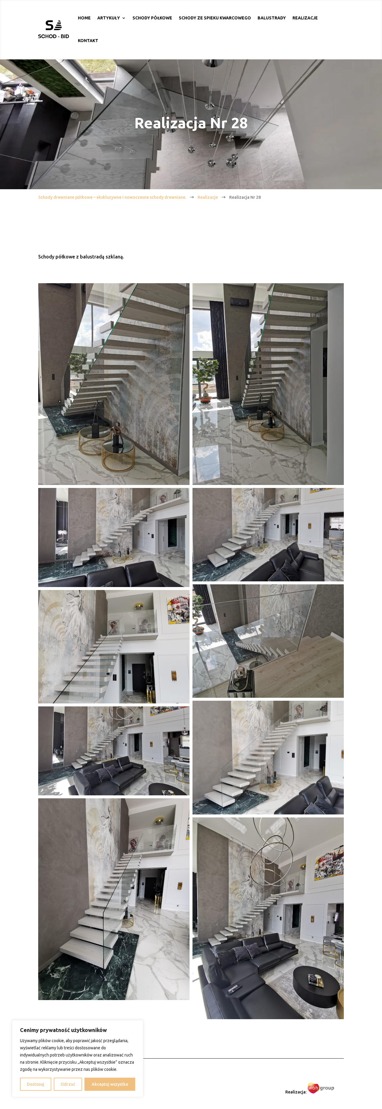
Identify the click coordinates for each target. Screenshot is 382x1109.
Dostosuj (35, 1084)
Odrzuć (68, 1084)
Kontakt (88, 40)
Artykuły (108, 18)
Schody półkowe (152, 18)
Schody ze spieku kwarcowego (215, 18)
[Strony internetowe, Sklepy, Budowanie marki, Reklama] (320, 1092)
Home (84, 18)
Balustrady (272, 18)
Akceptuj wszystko (110, 1084)
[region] (77, 1058)
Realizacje (305, 18)
